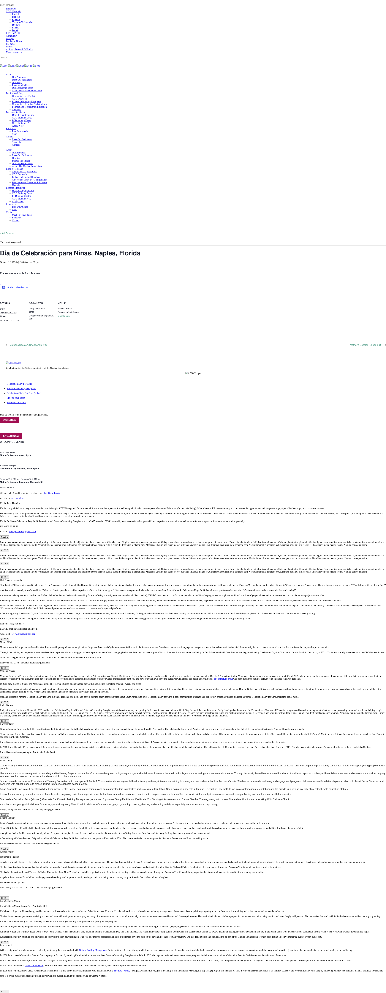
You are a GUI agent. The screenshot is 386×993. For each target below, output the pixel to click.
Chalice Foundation (34, 965)
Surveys (10, 38)
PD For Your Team (16, 398)
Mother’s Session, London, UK (366, 345)
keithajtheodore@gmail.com (22, 531)
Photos (9, 46)
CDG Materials (13, 11)
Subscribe (9, 420)
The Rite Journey (122, 970)
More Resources (14, 52)
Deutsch (16, 25)
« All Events (7, 233)
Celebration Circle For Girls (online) (24, 393)
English (15, 14)
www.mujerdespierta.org (23, 634)
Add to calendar (15, 287)
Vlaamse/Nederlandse (22, 22)
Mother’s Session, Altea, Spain (16, 455)
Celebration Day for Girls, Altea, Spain (19, 468)
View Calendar (7, 487)
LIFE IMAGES (13, 33)
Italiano (15, 27)
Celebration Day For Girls (19, 384)
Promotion (11, 8)
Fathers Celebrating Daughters (21, 388)
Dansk (15, 30)
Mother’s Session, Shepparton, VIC (28, 345)
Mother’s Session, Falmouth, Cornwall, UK (21, 481)
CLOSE (4, 537)
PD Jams (10, 44)
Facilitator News (14, 41)
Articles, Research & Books (19, 49)
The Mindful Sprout (223, 678)
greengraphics (17, 498)
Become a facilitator (16, 402)
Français (16, 17)
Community (11, 35)
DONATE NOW (11, 436)
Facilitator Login (52, 493)
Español (16, 19)
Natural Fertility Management (93, 950)
